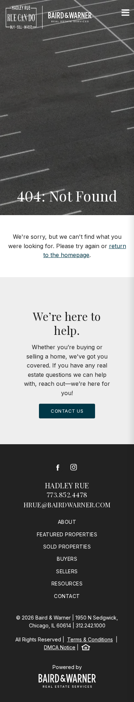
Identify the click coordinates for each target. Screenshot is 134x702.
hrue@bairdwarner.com (67, 505)
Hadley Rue (67, 485)
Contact (67, 596)
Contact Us (67, 411)
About (67, 522)
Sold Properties (67, 547)
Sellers (67, 571)
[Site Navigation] (125, 13)
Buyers (67, 559)
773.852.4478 (67, 494)
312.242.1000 (90, 625)
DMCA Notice (59, 647)
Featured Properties (67, 534)
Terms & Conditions (90, 639)
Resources (67, 583)
